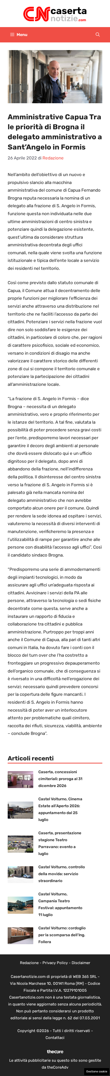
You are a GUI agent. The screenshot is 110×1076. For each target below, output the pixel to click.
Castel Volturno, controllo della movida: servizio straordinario (61, 874)
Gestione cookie (96, 1071)
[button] (98, 34)
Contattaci (55, 1037)
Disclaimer (81, 963)
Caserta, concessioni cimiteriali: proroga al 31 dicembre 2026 (60, 779)
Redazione (29, 963)
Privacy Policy (55, 963)
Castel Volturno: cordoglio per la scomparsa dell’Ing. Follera (62, 935)
